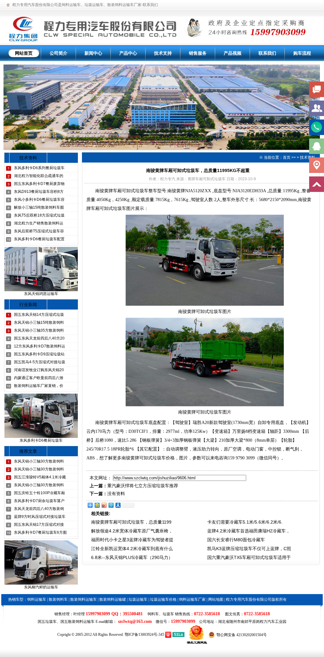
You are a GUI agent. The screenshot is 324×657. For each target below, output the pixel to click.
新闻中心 (93, 53)
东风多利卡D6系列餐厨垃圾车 (39, 168)
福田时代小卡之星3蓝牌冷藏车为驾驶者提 (132, 539)
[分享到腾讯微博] (110, 505)
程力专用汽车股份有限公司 (35, 5)
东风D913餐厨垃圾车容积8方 (39, 191)
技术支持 (163, 53)
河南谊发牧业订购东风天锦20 (39, 370)
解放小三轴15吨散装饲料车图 (39, 207)
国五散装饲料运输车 (77, 621)
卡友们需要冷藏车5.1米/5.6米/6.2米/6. (245, 522)
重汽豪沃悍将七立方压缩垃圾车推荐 (142, 485)
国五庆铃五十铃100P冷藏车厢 (39, 493)
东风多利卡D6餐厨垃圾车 (41, 440)
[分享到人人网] (117, 505)
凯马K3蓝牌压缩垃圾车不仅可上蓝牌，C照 (249, 548)
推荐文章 (28, 451)
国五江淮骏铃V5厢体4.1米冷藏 (40, 477)
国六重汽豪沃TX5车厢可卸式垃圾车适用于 (249, 557)
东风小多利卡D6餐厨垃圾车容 (39, 199)
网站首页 (24, 53)
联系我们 (150, 5)
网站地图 (215, 599)
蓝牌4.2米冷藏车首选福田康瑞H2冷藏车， (248, 530)
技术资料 (28, 157)
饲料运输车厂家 (192, 599)
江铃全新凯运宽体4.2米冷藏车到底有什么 (132, 548)
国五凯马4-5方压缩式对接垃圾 (39, 362)
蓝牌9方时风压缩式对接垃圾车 (39, 516)
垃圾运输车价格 (163, 599)
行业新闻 (28, 304)
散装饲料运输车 (83, 599)
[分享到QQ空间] (96, 505)
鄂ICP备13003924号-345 (144, 634)
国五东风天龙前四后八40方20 (39, 338)
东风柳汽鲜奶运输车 (41, 587)
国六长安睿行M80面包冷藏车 (236, 539)
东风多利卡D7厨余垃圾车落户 (39, 501)
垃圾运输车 (93, 5)
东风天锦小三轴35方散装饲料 (39, 330)
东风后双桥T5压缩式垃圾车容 (39, 231)
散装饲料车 (58, 599)
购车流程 (302, 53)
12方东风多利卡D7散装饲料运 (39, 346)
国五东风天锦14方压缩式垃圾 (39, 314)
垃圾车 (168, 614)
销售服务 (198, 53)
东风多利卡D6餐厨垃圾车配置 (39, 239)
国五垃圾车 (47, 621)
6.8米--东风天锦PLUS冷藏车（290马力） (132, 557)
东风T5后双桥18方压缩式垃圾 (39, 215)
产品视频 (232, 53)
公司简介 (58, 53)
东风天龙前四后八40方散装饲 (39, 509)
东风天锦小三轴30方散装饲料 (39, 461)
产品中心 (128, 53)
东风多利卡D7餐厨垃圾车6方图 (40, 532)
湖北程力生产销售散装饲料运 (38, 223)
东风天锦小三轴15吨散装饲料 (39, 322)
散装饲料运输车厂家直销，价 (38, 386)
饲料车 (153, 614)
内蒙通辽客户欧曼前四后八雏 (38, 378)
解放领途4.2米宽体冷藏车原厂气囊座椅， (132, 530)
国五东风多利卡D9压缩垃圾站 (39, 354)
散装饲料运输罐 (112, 599)
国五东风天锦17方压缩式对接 (39, 524)
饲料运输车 (71, 5)
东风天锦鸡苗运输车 (41, 294)
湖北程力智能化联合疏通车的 (38, 176)
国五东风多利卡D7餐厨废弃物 (39, 183)
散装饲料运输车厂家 (124, 5)
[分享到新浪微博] (103, 505)
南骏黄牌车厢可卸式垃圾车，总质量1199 (131, 522)
